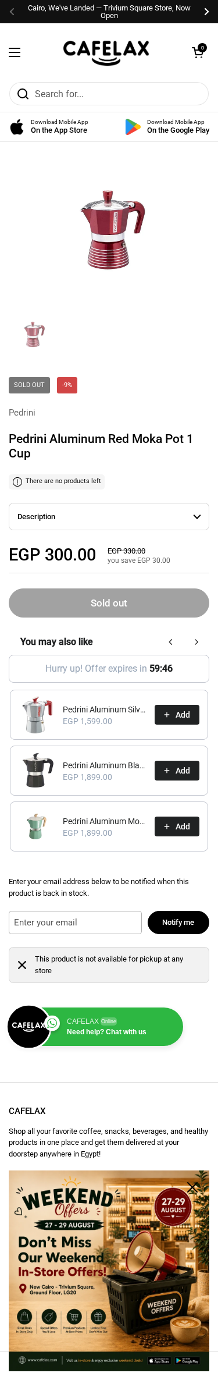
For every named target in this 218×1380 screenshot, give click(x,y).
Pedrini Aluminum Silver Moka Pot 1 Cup (105, 709)
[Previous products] (171, 642)
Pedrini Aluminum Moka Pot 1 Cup (105, 821)
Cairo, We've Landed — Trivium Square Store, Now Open (109, 11)
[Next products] (196, 642)
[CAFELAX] (106, 52)
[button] (197, 52)
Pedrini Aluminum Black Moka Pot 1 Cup (105, 765)
